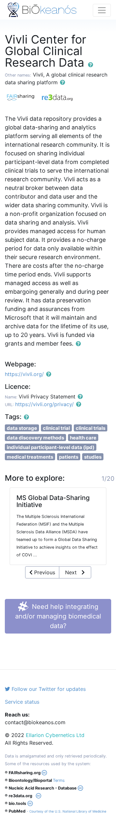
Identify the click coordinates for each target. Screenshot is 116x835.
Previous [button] (44, 572)
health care (83, 438)
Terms (59, 780)
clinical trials (90, 428)
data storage (22, 428)
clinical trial (56, 428)
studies (93, 457)
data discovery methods (35, 438)
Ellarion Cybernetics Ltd (55, 735)
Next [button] (73, 572)
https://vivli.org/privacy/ (44, 404)
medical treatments (30, 457)
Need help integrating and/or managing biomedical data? (58, 616)
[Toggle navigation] (102, 10)
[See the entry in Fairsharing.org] (23, 96)
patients (68, 457)
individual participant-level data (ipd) (50, 447)
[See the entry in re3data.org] (59, 96)
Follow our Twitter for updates (48, 689)
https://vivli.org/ (24, 374)
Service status (22, 702)
